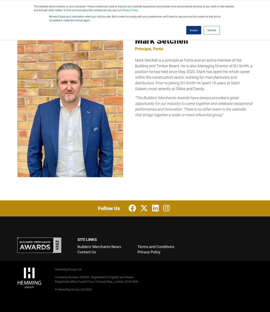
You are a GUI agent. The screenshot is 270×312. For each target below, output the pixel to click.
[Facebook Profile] (132, 208)
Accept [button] (194, 30)
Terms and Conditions (156, 246)
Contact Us (86, 252)
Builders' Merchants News (99, 246)
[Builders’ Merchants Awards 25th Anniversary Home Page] (44, 245)
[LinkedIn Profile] (155, 208)
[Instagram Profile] (166, 208)
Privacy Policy (130, 10)
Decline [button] (211, 30)
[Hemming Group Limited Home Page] (34, 277)
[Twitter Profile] (144, 208)
